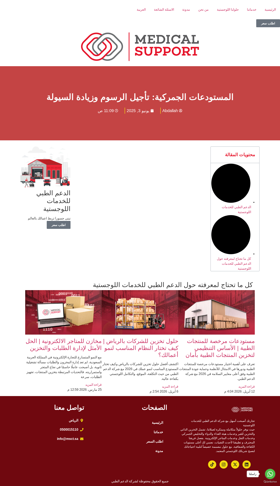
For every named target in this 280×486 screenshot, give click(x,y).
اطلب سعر (59, 225)
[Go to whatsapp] (270, 474)
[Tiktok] (212, 464)
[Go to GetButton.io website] (270, 481)
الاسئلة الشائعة (164, 9)
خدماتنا (251, 9)
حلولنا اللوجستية (228, 9)
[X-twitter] (235, 464)
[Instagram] (224, 464)
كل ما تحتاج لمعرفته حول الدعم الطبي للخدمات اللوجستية (234, 263)
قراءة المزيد (246, 386)
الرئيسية (270, 9)
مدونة (186, 9)
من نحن (203, 9)
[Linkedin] (246, 464)
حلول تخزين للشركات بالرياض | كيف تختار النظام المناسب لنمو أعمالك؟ (140, 348)
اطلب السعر (154, 441)
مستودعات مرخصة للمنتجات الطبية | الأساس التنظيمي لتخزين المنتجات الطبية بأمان (220, 348)
